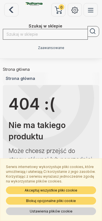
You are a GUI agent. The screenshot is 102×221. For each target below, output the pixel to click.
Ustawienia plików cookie (51, 211)
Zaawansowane (51, 48)
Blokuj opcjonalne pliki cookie (51, 201)
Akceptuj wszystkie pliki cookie (51, 190)
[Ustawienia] (75, 9)
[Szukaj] (93, 31)
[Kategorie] (91, 9)
